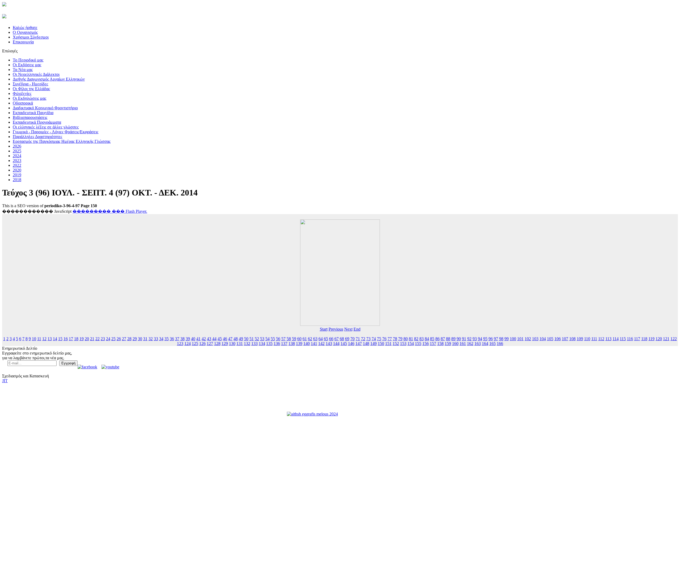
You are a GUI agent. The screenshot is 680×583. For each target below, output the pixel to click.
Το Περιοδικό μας (28, 60)
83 (421, 338)
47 (230, 338)
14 (55, 338)
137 (284, 343)
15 (60, 338)
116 (630, 338)
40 (193, 338)
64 (320, 338)
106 (557, 338)
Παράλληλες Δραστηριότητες (37, 136)
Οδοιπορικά (23, 103)
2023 (17, 160)
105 (550, 338)
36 (172, 338)
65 (326, 338)
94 (480, 338)
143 (329, 343)
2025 (17, 151)
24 (108, 338)
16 (65, 338)
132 (247, 343)
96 (490, 338)
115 (623, 338)
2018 (17, 179)
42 (204, 338)
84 (427, 338)
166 (500, 343)
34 (161, 338)
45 (220, 338)
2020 (17, 170)
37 (177, 338)
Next (348, 329)
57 (283, 338)
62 (310, 338)
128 (217, 343)
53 (262, 338)
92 (469, 338)
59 (294, 338)
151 (388, 343)
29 (135, 338)
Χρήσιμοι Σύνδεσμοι (31, 37)
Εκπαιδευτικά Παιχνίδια (33, 112)
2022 (17, 165)
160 (455, 343)
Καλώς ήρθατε (25, 27)
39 (188, 338)
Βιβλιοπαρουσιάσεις (30, 117)
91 (464, 338)
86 (437, 338)
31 (145, 338)
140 (306, 343)
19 (81, 338)
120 (659, 338)
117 (637, 338)
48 (235, 338)
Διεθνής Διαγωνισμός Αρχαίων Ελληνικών (49, 79)
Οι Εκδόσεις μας (27, 65)
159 (448, 343)
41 (198, 338)
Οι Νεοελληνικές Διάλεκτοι (36, 74)
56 (278, 338)
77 (390, 338)
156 (425, 343)
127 (210, 343)
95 (485, 338)
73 (368, 338)
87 (443, 338)
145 (344, 343)
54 (267, 338)
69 (347, 338)
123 (180, 343)
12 (44, 338)
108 (572, 338)
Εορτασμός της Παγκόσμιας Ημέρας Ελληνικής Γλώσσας (61, 141)
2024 (17, 155)
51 (251, 338)
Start (324, 329)
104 (542, 338)
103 (535, 338)
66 (331, 338)
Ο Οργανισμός (25, 32)
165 (492, 343)
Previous (336, 329)
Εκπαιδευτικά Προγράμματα (37, 122)
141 (314, 343)
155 (418, 343)
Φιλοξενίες (22, 93)
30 (140, 338)
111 (594, 338)
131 (239, 343)
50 (246, 338)
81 (411, 338)
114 (616, 338)
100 (513, 338)
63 (315, 338)
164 (485, 343)
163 (477, 343)
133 (254, 343)
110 (587, 338)
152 (396, 343)
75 (379, 338)
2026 (17, 146)
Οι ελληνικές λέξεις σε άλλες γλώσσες (46, 127)
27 (124, 338)
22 (97, 338)
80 (405, 338)
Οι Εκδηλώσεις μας (29, 98)
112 (601, 338)
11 (39, 338)
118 (644, 338)
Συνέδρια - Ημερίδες (30, 84)
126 (202, 343)
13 (50, 338)
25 (113, 338)
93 (475, 338)
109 (580, 338)
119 (651, 338)
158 (440, 343)
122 (673, 338)
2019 (17, 175)
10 (34, 338)
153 (403, 343)
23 (103, 338)
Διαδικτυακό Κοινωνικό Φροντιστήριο (45, 108)
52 (257, 338)
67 (336, 338)
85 (432, 338)
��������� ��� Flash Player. (110, 211)
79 (400, 338)
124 (187, 343)
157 (433, 343)
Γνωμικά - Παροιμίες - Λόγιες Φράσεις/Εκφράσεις (55, 132)
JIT (5, 380)
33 (156, 338)
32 (150, 338)
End (357, 329)
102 (528, 338)
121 (666, 338)
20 (87, 338)
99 (506, 338)
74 (374, 338)
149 (373, 343)
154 (410, 343)
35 (166, 338)
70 (352, 338)
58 (289, 338)
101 (520, 338)
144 (336, 343)
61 (305, 338)
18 (76, 338)
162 (470, 343)
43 (209, 338)
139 (299, 343)
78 (395, 338)
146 (351, 343)
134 (262, 343)
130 (232, 343)
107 (565, 338)
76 (384, 338)
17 (71, 338)
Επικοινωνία (23, 42)
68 (342, 338)
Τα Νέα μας (23, 69)
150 (381, 343)
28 (129, 338)
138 (291, 343)
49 (241, 338)
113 (608, 338)
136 (277, 343)
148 (366, 343)
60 (299, 338)
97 (496, 338)
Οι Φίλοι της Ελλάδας (31, 88)
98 (501, 338)
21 (92, 338)
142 (321, 343)
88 (448, 338)
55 (273, 338)
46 (225, 338)
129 (225, 343)
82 (416, 338)
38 (182, 338)
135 (269, 343)
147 (358, 343)
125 (195, 343)
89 (453, 338)
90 (459, 338)
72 (363, 338)
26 (119, 338)
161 (463, 343)
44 (214, 338)
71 (358, 338)
